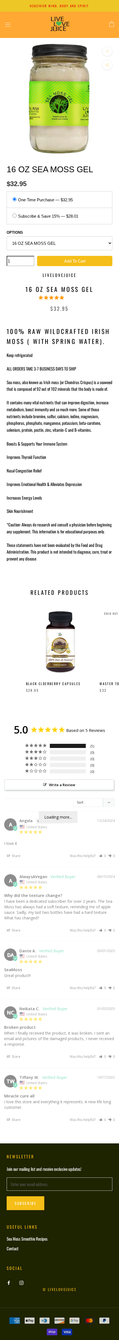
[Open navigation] (8, 24)
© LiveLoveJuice (60, 1289)
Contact (13, 1248)
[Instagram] (21, 1282)
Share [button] (15, 855)
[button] (52, 297)
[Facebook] (9, 1282)
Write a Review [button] (62, 784)
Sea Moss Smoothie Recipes (27, 1239)
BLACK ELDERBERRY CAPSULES (53, 683)
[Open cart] (111, 24)
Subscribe (25, 1203)
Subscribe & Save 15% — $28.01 (48, 216)
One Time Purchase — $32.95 (45, 199)
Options (15, 233)
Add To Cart (75, 261)
